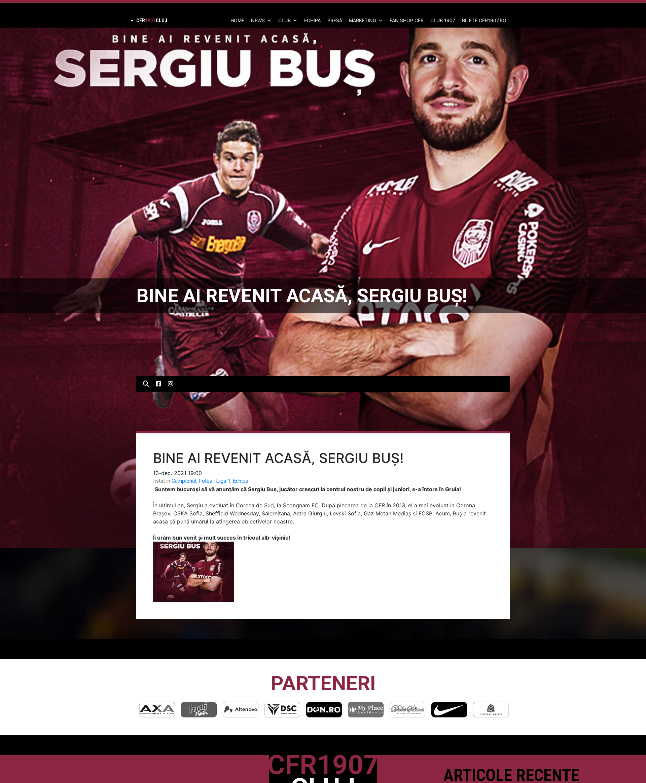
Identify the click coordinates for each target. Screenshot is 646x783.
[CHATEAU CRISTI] (449, 709)
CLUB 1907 (442, 20)
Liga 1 (223, 481)
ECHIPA (312, 20)
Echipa (240, 481)
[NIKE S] (407, 709)
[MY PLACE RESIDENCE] (324, 709)
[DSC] (240, 709)
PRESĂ (334, 20)
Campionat (184, 481)
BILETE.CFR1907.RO (484, 20)
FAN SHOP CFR (407, 20)
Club (284, 20)
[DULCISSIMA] (365, 709)
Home (237, 20)
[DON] (282, 709)
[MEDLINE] (490, 709)
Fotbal (206, 481)
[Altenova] (198, 709)
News (258, 20)
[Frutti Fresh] (157, 709)
